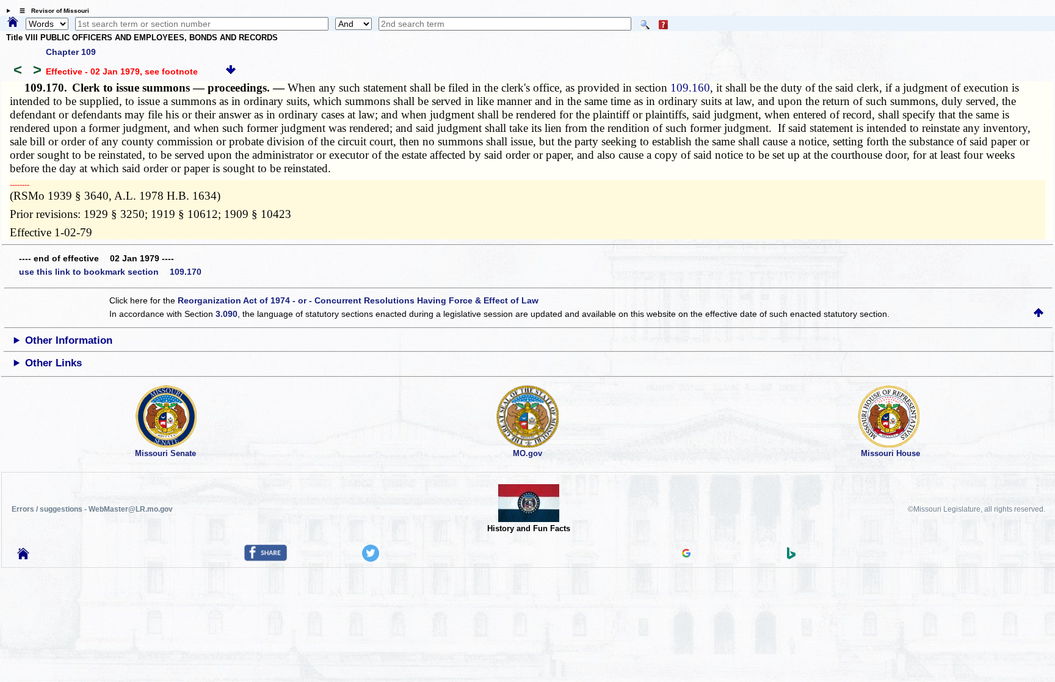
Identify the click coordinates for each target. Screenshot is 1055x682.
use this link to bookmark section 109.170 (110, 272)
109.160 (690, 87)
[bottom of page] (231, 71)
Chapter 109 (71, 52)
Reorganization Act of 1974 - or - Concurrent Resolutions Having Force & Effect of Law (358, 300)
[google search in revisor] (686, 554)
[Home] (12, 22)
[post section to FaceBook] (265, 558)
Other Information (68, 340)
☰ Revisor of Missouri (51, 10)
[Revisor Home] (23, 556)
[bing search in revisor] (791, 556)
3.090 (226, 314)
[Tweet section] (370, 559)
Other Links (53, 363)
